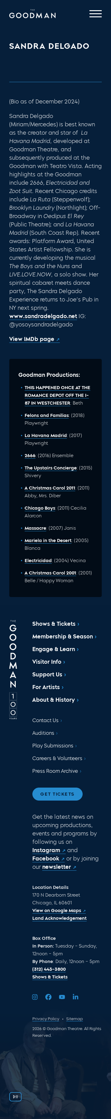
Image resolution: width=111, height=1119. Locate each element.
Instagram (46, 850)
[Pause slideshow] (15, 1097)
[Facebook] (48, 997)
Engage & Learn (53, 649)
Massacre (35, 528)
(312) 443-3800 (49, 969)
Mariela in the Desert (48, 540)
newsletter (56, 867)
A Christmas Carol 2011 (50, 488)
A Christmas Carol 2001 (50, 573)
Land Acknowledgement (59, 918)
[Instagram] (35, 997)
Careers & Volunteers (57, 758)
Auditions (43, 733)
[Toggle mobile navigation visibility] (95, 13)
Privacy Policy (45, 1018)
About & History (53, 699)
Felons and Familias (47, 415)
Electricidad (38, 560)
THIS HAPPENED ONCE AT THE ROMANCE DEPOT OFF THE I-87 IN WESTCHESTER (57, 395)
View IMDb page (31, 339)
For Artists (46, 687)
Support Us (47, 674)
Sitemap (74, 1018)
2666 (30, 455)
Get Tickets (57, 794)
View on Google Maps (56, 910)
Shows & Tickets (54, 623)
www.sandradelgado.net (43, 316)
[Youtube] (62, 997)
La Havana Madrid (46, 435)
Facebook (45, 858)
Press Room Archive (55, 771)
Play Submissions (52, 746)
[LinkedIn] (75, 997)
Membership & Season (62, 636)
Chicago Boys (40, 508)
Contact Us (45, 720)
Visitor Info (46, 661)
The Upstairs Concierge (51, 468)
